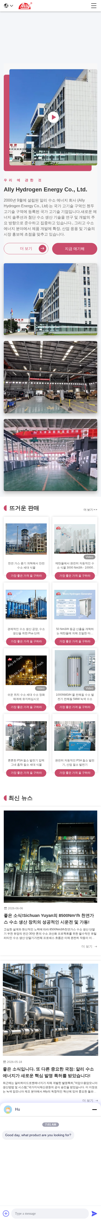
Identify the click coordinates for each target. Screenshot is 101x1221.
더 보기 (26, 248)
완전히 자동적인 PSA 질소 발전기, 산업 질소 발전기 (74, 762)
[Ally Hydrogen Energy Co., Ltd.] (52, 5)
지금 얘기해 (75, 249)
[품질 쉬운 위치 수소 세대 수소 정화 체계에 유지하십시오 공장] (26, 670)
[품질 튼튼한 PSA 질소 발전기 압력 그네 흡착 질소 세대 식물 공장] (26, 736)
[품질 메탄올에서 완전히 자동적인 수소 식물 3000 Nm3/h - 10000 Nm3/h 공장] (74, 539)
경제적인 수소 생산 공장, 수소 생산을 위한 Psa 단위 (26, 631)
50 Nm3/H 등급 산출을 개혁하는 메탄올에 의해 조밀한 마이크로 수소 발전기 (75, 631)
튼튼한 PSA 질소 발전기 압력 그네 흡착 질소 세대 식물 (26, 762)
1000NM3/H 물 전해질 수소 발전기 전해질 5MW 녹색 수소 (75, 697)
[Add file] (6, 1213)
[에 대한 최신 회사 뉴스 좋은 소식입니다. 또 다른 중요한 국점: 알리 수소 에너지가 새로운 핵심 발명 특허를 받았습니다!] (50, 1010)
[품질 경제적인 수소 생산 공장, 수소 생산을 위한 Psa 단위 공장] (26, 604)
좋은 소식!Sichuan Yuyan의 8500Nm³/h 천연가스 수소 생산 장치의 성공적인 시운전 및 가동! (49, 918)
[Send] (94, 1213)
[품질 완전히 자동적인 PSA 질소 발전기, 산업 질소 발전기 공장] (74, 736)
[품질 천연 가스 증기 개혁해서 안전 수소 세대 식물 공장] (26, 539)
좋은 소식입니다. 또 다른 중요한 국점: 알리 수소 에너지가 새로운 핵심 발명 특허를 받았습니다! (48, 1072)
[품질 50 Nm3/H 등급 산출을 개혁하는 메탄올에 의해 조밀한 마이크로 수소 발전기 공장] (74, 604)
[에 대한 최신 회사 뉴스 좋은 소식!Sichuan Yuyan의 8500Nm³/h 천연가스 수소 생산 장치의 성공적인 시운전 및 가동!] (50, 857)
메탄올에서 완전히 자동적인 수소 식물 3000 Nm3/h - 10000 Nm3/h (74, 566)
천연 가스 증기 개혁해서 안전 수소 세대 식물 (26, 565)
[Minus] (94, 1109)
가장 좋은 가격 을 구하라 (26, 575)
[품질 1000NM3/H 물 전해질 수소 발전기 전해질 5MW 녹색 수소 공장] (74, 670)
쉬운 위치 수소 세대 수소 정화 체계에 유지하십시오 (26, 697)
